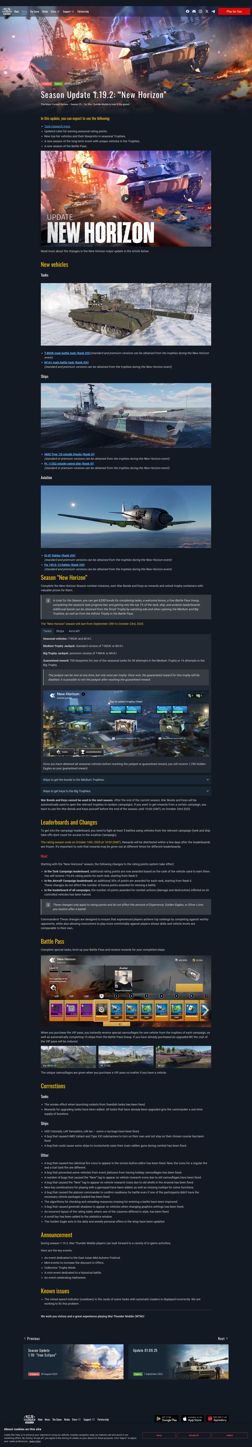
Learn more (35, 1441)
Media (45, 11)
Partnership (83, 11)
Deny (159, 1435)
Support (67, 11)
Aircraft (74, 631)
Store (53, 11)
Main (16, 11)
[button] (167, 1418)
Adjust (230, 1435)
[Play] (126, 199)
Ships (60, 631)
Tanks (47, 631)
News (24, 11)
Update (58, 83)
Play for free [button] (234, 11)
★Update (46, 83)
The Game (34, 11)
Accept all (194, 1435)
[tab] (126, 703)
